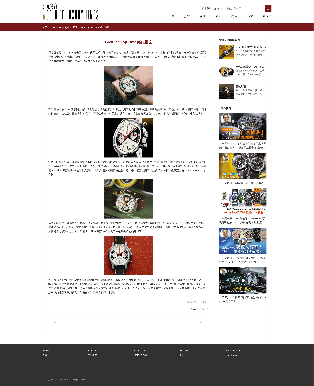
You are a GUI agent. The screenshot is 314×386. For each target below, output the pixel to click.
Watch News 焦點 (60, 27)
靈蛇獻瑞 (241, 86)
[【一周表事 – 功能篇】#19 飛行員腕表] (242, 166)
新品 (218, 16)
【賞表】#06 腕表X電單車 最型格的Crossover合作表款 (242, 299)
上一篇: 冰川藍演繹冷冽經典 (56, 321)
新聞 (75, 27)
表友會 (267, 16)
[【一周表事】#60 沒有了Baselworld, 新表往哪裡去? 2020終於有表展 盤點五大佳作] (242, 201)
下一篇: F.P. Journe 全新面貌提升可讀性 (201, 321)
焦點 (187, 16)
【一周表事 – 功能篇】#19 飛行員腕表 (241, 182)
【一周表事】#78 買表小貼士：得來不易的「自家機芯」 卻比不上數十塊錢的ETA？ (242, 146)
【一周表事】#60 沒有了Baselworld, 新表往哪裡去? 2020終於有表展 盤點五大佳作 (242, 220)
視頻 (203, 16)
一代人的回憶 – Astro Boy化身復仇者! (258, 66)
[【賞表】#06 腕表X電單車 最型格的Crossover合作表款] (242, 280)
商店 (234, 16)
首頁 (171, 16)
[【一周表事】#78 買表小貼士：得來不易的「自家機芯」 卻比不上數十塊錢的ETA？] (242, 126)
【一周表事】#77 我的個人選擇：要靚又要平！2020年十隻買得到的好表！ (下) (242, 260)
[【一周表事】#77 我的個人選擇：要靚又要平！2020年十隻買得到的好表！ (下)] (242, 241)
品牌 (250, 16)
